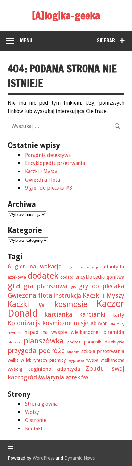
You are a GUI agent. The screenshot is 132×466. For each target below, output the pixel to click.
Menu (26, 40)
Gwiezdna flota (30, 295)
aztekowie (17, 277)
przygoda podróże (36, 351)
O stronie (35, 420)
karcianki (92, 314)
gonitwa (115, 277)
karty (118, 315)
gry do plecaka (101, 286)
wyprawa (76, 360)
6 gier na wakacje (35, 266)
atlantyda (113, 267)
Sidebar (106, 40)
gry (73, 287)
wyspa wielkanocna (105, 360)
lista (111, 324)
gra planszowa (46, 286)
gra (14, 285)
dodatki (67, 277)
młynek (14, 332)
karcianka (58, 314)
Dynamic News (79, 458)
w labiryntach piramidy (43, 360)
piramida (113, 332)
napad (31, 332)
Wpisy (32, 412)
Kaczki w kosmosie (47, 304)
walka (13, 360)
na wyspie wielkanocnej (71, 332)
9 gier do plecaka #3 (48, 188)
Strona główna (41, 404)
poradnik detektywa (104, 341)
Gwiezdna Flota (42, 180)
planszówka (44, 340)
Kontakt (34, 429)
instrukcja (67, 295)
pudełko (73, 352)
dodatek (43, 276)
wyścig (15, 369)
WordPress (43, 458)
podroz (73, 342)
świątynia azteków (63, 377)
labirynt (98, 323)
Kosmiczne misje (65, 323)
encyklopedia (90, 277)
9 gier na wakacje (82, 267)
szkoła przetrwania (102, 351)
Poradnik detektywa (48, 155)
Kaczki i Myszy (41, 171)
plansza (14, 342)
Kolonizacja (24, 323)
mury (120, 324)
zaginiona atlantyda (54, 369)
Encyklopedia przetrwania (55, 163)
